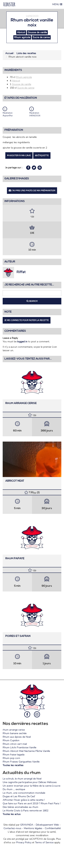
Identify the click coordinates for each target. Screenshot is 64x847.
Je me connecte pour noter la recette (26, 320)
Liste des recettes (26, 53)
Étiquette (43, 155)
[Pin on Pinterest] (39, 167)
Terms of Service (44, 842)
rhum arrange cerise (21, 403)
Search (33, 301)
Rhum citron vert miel (15, 744)
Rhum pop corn (11, 758)
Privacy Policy (23, 842)
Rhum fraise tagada (13, 754)
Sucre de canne (41, 37)
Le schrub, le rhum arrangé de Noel (22, 778)
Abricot (21, 32)
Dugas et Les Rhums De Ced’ (19, 796)
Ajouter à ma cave (20, 155)
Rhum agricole (22, 37)
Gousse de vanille (37, 32)
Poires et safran (18, 636)
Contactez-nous (12, 828)
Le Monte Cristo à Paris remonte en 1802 (25, 810)
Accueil (9, 53)
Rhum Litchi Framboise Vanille (19, 747)
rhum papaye (14, 558)
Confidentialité (53, 828)
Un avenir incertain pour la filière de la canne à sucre (31, 785)
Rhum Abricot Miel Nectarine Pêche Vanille (26, 751)
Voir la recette (32, 381)
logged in (22, 341)
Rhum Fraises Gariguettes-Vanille (21, 761)
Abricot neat (14, 481)
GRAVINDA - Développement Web (39, 824)
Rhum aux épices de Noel (17, 737)
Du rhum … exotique (14, 789)
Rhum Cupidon (11, 740)
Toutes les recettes (13, 765)
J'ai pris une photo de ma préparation (33, 190)
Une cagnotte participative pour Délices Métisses (30, 782)
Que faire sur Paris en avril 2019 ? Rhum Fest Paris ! (31, 803)
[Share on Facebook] (28, 167)
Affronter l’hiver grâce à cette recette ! (24, 800)
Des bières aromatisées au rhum (20, 807)
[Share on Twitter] (34, 167)
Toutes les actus (12, 814)
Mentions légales (33, 828)
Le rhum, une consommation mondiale (24, 793)
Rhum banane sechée (14, 733)
